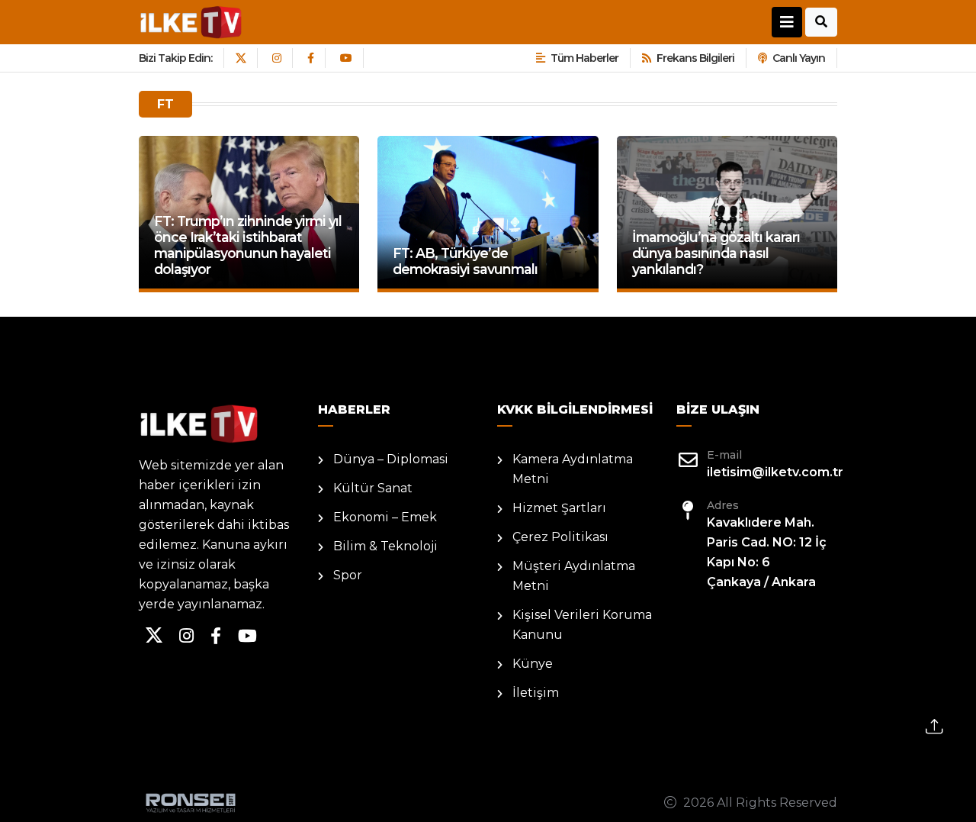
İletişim (535, 692)
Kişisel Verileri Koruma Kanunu (582, 625)
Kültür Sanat (373, 488)
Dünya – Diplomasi (390, 459)
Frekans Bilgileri (695, 58)
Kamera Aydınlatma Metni (572, 469)
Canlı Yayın (798, 58)
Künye (532, 663)
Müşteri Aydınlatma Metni (573, 576)
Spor (347, 575)
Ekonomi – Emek (385, 517)
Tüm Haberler (584, 58)
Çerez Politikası (560, 537)
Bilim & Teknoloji (385, 546)
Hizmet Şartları (559, 508)
